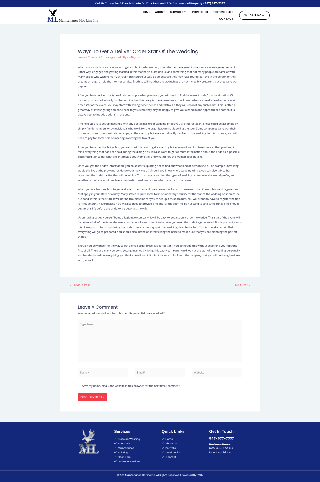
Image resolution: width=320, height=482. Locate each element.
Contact (226, 19)
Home (146, 12)
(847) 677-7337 (214, 3)
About (160, 12)
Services (176, 12)
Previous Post (79, 285)
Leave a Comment (89, 57)
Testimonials (223, 12)
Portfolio (200, 12)
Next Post (243, 285)
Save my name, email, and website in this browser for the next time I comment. (131, 386)
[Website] (217, 373)
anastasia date (95, 67)
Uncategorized (111, 57)
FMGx (200, 475)
